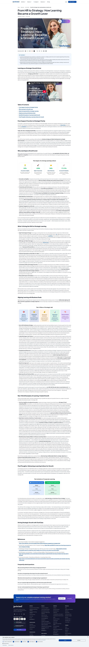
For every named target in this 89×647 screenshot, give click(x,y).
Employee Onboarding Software (33, 610)
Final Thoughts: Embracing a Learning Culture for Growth (31, 117)
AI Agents (36, 1)
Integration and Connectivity (46, 626)
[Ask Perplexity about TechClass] (24, 619)
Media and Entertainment (57, 629)
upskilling (50, 236)
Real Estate (55, 622)
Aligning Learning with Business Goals (27, 113)
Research (66, 630)
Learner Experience (44, 616)
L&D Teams (31, 635)
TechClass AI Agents (44, 607)
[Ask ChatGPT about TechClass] (15, 619)
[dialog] (44, 641)
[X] (17, 614)
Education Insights (68, 615)
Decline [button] (79, 640)
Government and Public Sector (57, 624)
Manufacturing (56, 610)
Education (55, 627)
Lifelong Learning (68, 614)
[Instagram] (22, 614)
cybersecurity (46, 242)
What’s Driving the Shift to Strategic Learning (28, 111)
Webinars (66, 610)
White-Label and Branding (46, 623)
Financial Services (56, 609)
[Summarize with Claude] (32, 51)
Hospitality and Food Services (58, 615)
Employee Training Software (34, 607)
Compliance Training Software (33, 612)
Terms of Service (10, 645)
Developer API (67, 620)
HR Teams (31, 633)
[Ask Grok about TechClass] (20, 619)
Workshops (43, 635)
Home (19, 7)
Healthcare (55, 612)
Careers (66, 631)
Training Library (32, 614)
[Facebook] (19, 614)
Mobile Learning (44, 615)
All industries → (56, 634)
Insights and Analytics (45, 621)
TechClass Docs (68, 618)
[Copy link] (37, 51)
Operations (43, 619)
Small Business (32, 627)
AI (56, 234)
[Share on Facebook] (44, 51)
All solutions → (32, 619)
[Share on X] (42, 51)
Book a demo (71, 1)
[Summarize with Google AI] (28, 51)
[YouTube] (24, 614)
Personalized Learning (45, 610)
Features (29, 1)
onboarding (62, 125)
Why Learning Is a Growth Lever (26, 109)
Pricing (48, 1)
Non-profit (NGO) (56, 626)
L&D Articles (27, 7)
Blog (66, 607)
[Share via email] (39, 51)
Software (54, 607)
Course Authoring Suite (45, 609)
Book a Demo (61, 598)
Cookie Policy (5, 645)
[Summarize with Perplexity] (30, 51)
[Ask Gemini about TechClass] (22, 619)
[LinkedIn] (14, 614)
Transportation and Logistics (58, 614)
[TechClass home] (16, 2)
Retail (54, 617)
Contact (66, 634)
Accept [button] (65, 640)
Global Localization (44, 624)
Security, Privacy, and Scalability (45, 628)
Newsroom (67, 628)
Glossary (66, 617)
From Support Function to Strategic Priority (28, 107)
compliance (23, 126)
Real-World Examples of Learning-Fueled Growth (29, 115)
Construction (55, 620)
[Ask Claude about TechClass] (17, 619)
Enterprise (31, 624)
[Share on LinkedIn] (46, 51)
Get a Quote (69, 598)
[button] (30, 643)
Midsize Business (33, 625)
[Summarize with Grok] (34, 51)
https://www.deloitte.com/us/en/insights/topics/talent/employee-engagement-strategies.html (39, 543)
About (66, 627)
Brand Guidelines (68, 633)
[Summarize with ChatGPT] (25, 51)
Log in (66, 1)
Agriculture (55, 632)
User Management (44, 618)
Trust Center (67, 622)
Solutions (23, 1)
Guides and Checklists (69, 609)
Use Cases (31, 616)
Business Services (56, 618)
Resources (43, 1)
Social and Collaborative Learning (45, 613)
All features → (43, 630)
